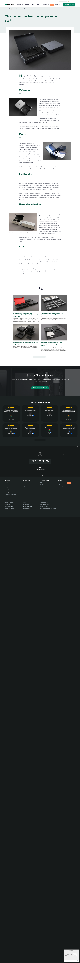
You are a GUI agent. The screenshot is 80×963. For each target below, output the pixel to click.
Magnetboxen (7, 504)
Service (24, 486)
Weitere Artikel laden (39, 356)
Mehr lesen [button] (11, 412)
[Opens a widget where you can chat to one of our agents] (71, 956)
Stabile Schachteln (44, 506)
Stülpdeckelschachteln (9, 508)
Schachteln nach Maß (44, 504)
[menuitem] (31, 483)
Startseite (24, 482)
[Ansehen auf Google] (11, 416)
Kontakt (41, 484)
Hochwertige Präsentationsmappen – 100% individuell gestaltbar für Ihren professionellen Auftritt (52, 344)
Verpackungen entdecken (40, 387)
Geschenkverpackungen (27, 506)
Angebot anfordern (69, 4)
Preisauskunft (48, 4)
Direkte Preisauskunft (64, 482)
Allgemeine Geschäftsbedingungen (69, 514)
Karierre (24, 492)
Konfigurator (58, 4)
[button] (71, 1)
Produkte (19, 4)
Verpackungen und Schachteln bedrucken (48, 508)
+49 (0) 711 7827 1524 (63, 1)
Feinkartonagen (26, 502)
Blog (33, 4)
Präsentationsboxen (26, 508)
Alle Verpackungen (9, 502)
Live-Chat (7, 492)
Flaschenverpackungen (27, 504)
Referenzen (27, 4)
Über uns (24, 484)
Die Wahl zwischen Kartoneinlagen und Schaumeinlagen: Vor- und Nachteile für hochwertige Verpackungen (26, 315)
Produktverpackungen (44, 502)
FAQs (37, 4)
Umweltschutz (25, 488)
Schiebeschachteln (9, 506)
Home (6, 8)
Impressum (42, 486)
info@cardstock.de (9, 488)
